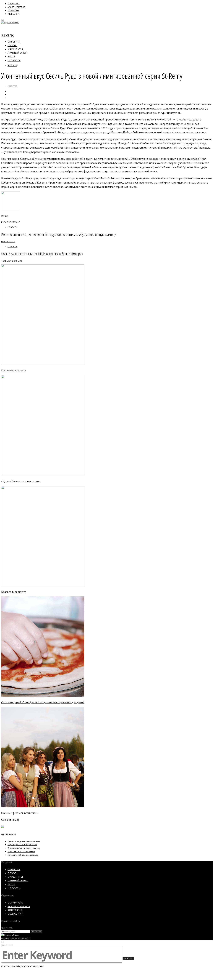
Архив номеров (17, 7)
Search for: (7, 928)
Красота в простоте (13, 592)
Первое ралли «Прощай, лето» (22, 844)
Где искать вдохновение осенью (24, 841)
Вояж (4, 216)
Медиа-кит (14, 14)
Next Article (8, 241)
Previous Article (10, 222)
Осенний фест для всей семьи (19, 813)
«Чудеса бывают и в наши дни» (21, 481)
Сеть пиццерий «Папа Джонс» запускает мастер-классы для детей (42, 702)
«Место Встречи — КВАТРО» (21, 851)
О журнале (14, 3)
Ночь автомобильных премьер (23, 854)
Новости (14, 60)
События (14, 41)
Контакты (13, 10)
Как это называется (13, 370)
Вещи (11, 56)
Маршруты (15, 49)
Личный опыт (18, 52)
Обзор (12, 45)
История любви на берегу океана (24, 848)
